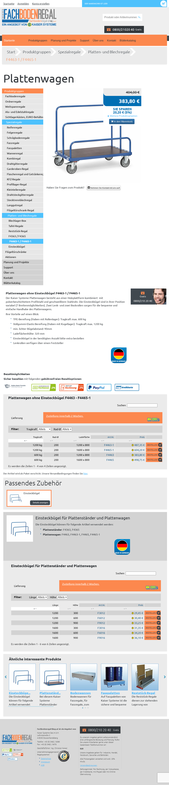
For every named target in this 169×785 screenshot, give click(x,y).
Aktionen (10, 256)
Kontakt (111, 40)
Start (11, 52)
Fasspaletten (14, 148)
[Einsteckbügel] (20, 528)
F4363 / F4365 (17, 236)
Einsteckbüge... (19, 693)
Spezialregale (69, 52)
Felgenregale (14, 132)
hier (85, 473)
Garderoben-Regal (17, 168)
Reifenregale (14, 127)
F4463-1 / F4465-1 (21, 59)
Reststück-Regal (18, 231)
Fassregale (13, 142)
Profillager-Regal (17, 184)
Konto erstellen (41, 3)
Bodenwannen (80, 693)
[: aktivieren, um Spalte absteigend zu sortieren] (25, 440)
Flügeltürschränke (15, 251)
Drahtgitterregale (17, 163)
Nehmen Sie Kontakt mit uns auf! (105, 188)
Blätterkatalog (128, 40)
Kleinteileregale (16, 189)
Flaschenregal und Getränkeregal (26, 174)
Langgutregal (14, 205)
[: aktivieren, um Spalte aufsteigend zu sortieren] (51, 440)
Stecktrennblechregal (19, 200)
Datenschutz (46, 758)
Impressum (45, 761)
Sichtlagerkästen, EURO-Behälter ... (26, 117)
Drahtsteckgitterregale (20, 194)
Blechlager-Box (17, 220)
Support (84, 40)
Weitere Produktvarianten (123, 115)
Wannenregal (15, 153)
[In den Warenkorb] (154, 445)
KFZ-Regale (13, 179)
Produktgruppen (37, 40)
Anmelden (23, 3)
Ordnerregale (13, 101)
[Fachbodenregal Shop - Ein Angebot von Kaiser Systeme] (29, 17)
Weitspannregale (15, 106)
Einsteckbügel (17, 246)
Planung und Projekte (63, 40)
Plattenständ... (50, 693)
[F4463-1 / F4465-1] (94, 135)
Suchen (121, 405)
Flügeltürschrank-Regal (20, 210)
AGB (42, 765)
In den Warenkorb (123, 121)
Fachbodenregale (15, 96)
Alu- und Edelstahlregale (19, 111)
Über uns (98, 40)
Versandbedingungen (88, 765)
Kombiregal (13, 158)
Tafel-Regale (16, 225)
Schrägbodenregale (18, 137)
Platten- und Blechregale (109, 52)
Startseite (8, 3)
